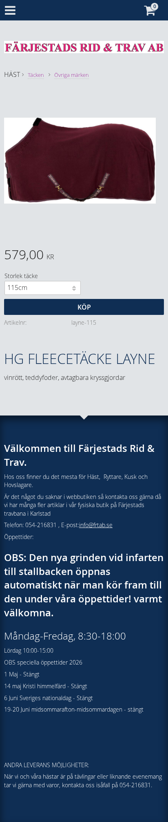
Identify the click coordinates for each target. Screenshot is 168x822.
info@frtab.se (96, 525)
